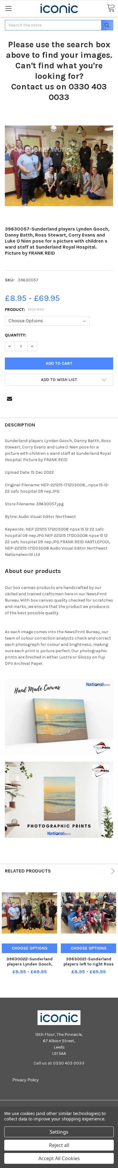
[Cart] (110, 8)
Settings (59, 1132)
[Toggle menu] (8, 8)
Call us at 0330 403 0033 (59, 1063)
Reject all (59, 1145)
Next (112, 871)
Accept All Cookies (59, 1158)
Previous (99, 871)
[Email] (9, 398)
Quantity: (15, 335)
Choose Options (30, 948)
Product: (24, 309)
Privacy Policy (25, 1079)
